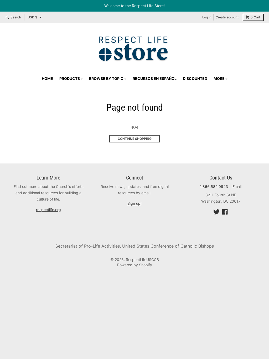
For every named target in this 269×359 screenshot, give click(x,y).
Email (236, 186)
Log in (206, 17)
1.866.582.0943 (214, 186)
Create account (227, 17)
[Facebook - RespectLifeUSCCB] (225, 212)
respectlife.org (48, 209)
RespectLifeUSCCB (142, 259)
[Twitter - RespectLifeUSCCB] (216, 212)
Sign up (134, 203)
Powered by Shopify (134, 265)
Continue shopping (135, 139)
